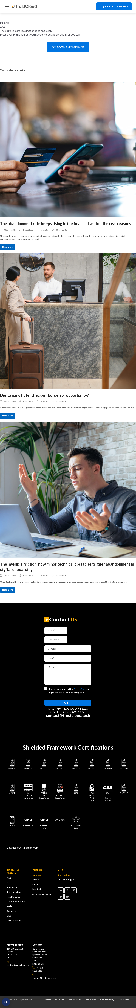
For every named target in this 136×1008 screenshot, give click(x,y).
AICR (9, 882)
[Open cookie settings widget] (6, 1002)
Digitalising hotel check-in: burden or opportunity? (44, 395)
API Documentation (41, 894)
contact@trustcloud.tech (68, 715)
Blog (60, 869)
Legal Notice (90, 999)
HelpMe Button (14, 897)
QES (9, 915)
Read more (7, 247)
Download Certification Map (22, 847)
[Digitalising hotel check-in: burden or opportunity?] (68, 321)
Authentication (14, 892)
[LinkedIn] (61, 890)
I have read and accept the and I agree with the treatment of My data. (70, 691)
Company (37, 874)
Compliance (123, 999)
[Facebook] (67, 890)
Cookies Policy (107, 999)
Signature (11, 911)
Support (36, 879)
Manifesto (37, 889)
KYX (9, 877)
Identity (44, 230)
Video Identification (16, 901)
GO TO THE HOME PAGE (68, 47)
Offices (35, 884)
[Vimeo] (61, 897)
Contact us (64, 874)
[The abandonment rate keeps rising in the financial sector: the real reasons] (68, 149)
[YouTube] (67, 897)
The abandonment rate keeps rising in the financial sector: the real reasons (65, 223)
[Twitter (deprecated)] (74, 890)
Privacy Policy (74, 999)
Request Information (114, 6)
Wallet (10, 906)
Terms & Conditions (54, 999)
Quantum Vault (14, 920)
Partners (37, 869)
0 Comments (61, 230)
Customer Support (66, 879)
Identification (13, 887)
